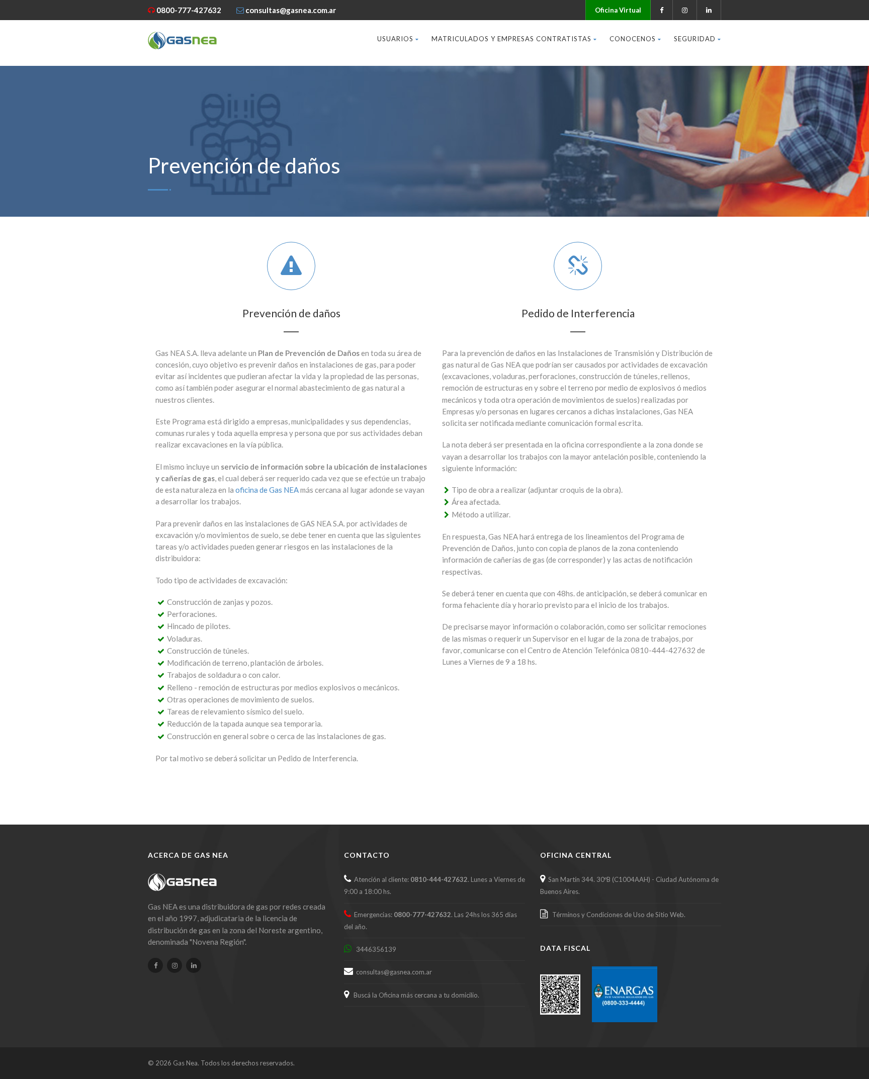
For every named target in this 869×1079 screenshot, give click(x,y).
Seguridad (695, 39)
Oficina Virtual (618, 10)
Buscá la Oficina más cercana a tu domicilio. (415, 995)
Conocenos (633, 39)
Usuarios (395, 39)
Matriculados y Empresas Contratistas (511, 39)
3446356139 (374, 949)
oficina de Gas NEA (267, 489)
